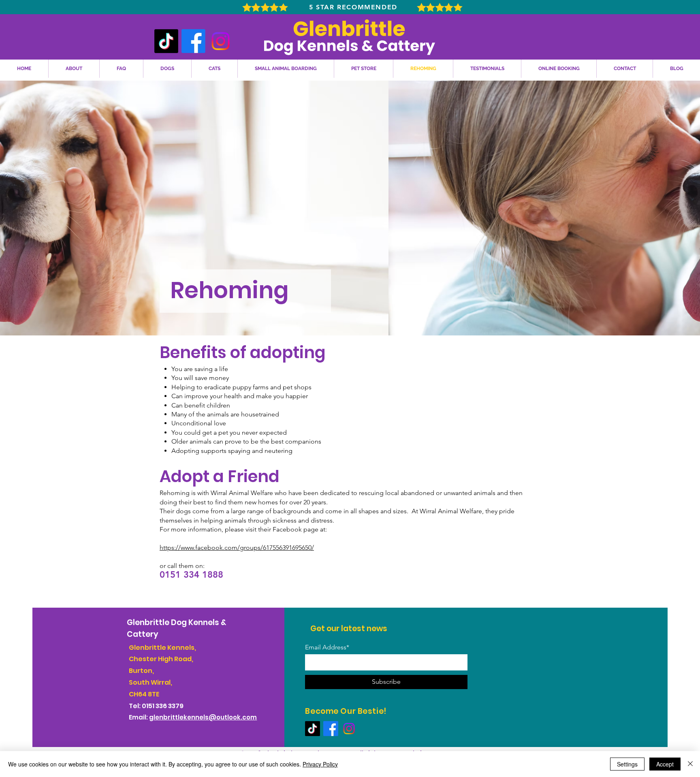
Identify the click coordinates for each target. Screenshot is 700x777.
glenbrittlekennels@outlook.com (203, 717)
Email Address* (327, 647)
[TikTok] (166, 41)
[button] (167, 69)
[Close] (690, 764)
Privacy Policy (320, 764)
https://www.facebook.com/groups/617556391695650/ (237, 547)
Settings (627, 764)
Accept (665, 764)
